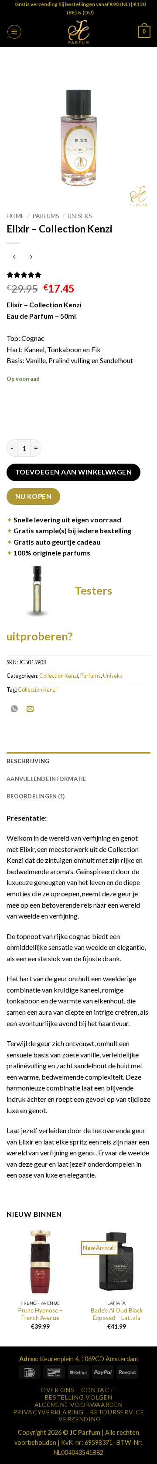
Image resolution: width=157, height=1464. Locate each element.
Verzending (79, 1419)
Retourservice (117, 1412)
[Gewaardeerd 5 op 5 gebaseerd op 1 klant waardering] (78, 274)
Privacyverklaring (48, 1412)
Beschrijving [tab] (28, 760)
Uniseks (80, 215)
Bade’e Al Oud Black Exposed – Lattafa (117, 1314)
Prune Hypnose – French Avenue (40, 1314)
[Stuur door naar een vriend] (30, 709)
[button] (14, 32)
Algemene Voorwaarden (78, 1404)
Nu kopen (33, 496)
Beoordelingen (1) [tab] (36, 796)
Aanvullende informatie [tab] (46, 778)
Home (15, 215)
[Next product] (14, 257)
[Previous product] (31, 257)
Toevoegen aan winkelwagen (73, 472)
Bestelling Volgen (79, 1397)
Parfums (45, 215)
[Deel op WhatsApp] (14, 709)
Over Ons (58, 1389)
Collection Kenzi (58, 675)
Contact (97, 1389)
